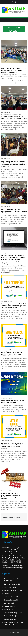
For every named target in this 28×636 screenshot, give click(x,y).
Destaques (7, 587)
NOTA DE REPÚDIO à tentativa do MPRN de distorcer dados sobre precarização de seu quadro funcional (12, 446)
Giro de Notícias (9, 597)
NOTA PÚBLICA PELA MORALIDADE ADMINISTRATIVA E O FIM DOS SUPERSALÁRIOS (12, 354)
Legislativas (8, 606)
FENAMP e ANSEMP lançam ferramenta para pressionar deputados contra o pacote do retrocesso (12, 496)
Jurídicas (7, 603)
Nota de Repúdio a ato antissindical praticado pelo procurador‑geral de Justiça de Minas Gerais (13, 306)
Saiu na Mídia (8, 619)
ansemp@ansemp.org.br (14, 568)
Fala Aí (6, 594)
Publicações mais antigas (13, 517)
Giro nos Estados (10, 600)
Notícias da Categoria (11, 613)
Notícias (7, 610)
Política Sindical (9, 616)
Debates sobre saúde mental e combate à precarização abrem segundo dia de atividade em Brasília (14, 116)
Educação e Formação (12, 590)
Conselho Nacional (10, 584)
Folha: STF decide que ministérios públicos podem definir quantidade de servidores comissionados (13, 257)
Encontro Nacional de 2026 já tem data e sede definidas (12, 401)
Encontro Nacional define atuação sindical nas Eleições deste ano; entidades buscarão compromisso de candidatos (14, 164)
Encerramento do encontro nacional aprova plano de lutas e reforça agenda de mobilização (13, 70)
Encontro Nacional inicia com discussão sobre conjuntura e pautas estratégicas (14, 211)
